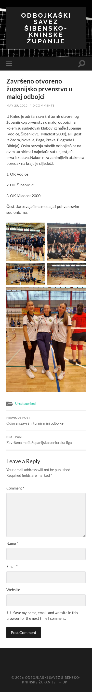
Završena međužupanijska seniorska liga (39, 440)
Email (12, 566)
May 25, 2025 (17, 105)
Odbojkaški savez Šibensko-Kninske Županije (46, 28)
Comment (15, 488)
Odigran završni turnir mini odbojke (35, 421)
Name (12, 543)
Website (13, 589)
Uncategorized (25, 404)
